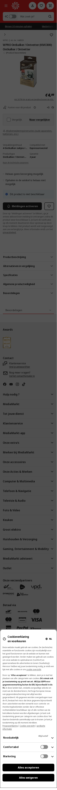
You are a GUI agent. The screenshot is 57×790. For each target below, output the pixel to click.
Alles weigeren (28, 777)
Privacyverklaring (10, 725)
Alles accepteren (28, 767)
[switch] (44, 747)
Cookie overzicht (27, 725)
